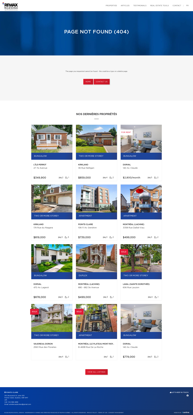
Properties (111, 5)
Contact (177, 5)
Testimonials (139, 5)
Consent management (116, 412)
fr (187, 5)
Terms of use (102, 412)
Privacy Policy (92, 412)
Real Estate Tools (159, 5)
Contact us (101, 82)
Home (88, 82)
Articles (125, 5)
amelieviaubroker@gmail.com (20, 404)
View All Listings (96, 372)
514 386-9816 (13, 402)
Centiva (185, 412)
